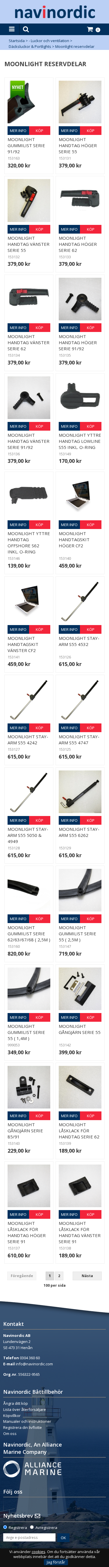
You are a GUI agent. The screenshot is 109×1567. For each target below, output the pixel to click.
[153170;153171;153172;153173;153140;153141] (80, 496)
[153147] (80, 890)
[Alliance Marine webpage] (32, 1468)
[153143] (29, 1087)
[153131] (80, 102)
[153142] (80, 988)
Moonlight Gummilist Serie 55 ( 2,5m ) (77, 934)
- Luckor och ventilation (49, 40)
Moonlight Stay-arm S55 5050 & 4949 (28, 835)
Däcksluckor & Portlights (30, 46)
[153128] (80, 600)
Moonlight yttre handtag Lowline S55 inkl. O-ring (80, 441)
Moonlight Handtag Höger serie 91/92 (78, 342)
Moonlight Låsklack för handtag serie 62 (79, 1131)
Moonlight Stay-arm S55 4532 (79, 641)
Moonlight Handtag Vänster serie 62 (28, 342)
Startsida (17, 40)
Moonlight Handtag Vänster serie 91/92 (28, 441)
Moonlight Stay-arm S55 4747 (79, 739)
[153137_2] (29, 1186)
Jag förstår (56, 1562)
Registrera (18, 1527)
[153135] (80, 299)
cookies (38, 1551)
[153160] (29, 890)
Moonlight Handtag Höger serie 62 (78, 244)
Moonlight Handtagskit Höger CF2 (74, 539)
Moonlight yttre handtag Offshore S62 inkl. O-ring (29, 542)
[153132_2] (29, 200)
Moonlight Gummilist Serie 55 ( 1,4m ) (26, 1032)
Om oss (10, 1433)
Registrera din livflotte (22, 1427)
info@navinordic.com (34, 1363)
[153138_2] (80, 1186)
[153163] (29, 102)
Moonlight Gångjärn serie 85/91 (25, 1131)
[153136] (29, 397)
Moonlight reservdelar (74, 46)
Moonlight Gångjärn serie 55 (80, 1029)
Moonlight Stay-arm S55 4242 (28, 739)
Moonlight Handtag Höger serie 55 (78, 145)
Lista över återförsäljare (24, 1409)
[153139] (80, 1087)
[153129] (80, 791)
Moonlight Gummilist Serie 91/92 (26, 145)
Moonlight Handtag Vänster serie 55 (28, 244)
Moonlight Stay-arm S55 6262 (79, 832)
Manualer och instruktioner (27, 1421)
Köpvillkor (12, 1415)
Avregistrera (46, 1527)
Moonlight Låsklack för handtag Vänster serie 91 (80, 1232)
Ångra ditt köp (15, 1403)
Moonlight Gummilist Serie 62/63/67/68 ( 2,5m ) (29, 934)
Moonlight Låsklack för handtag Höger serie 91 (27, 1232)
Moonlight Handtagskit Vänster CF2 (23, 644)
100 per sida (55, 1285)
